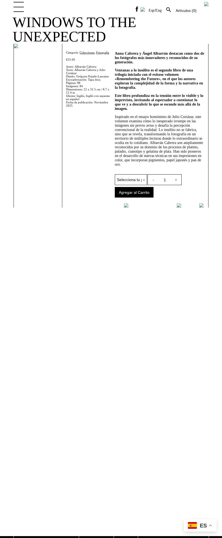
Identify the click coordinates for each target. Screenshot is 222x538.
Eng (158, 10)
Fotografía (102, 52)
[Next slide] (202, 205)
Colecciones (87, 52)
